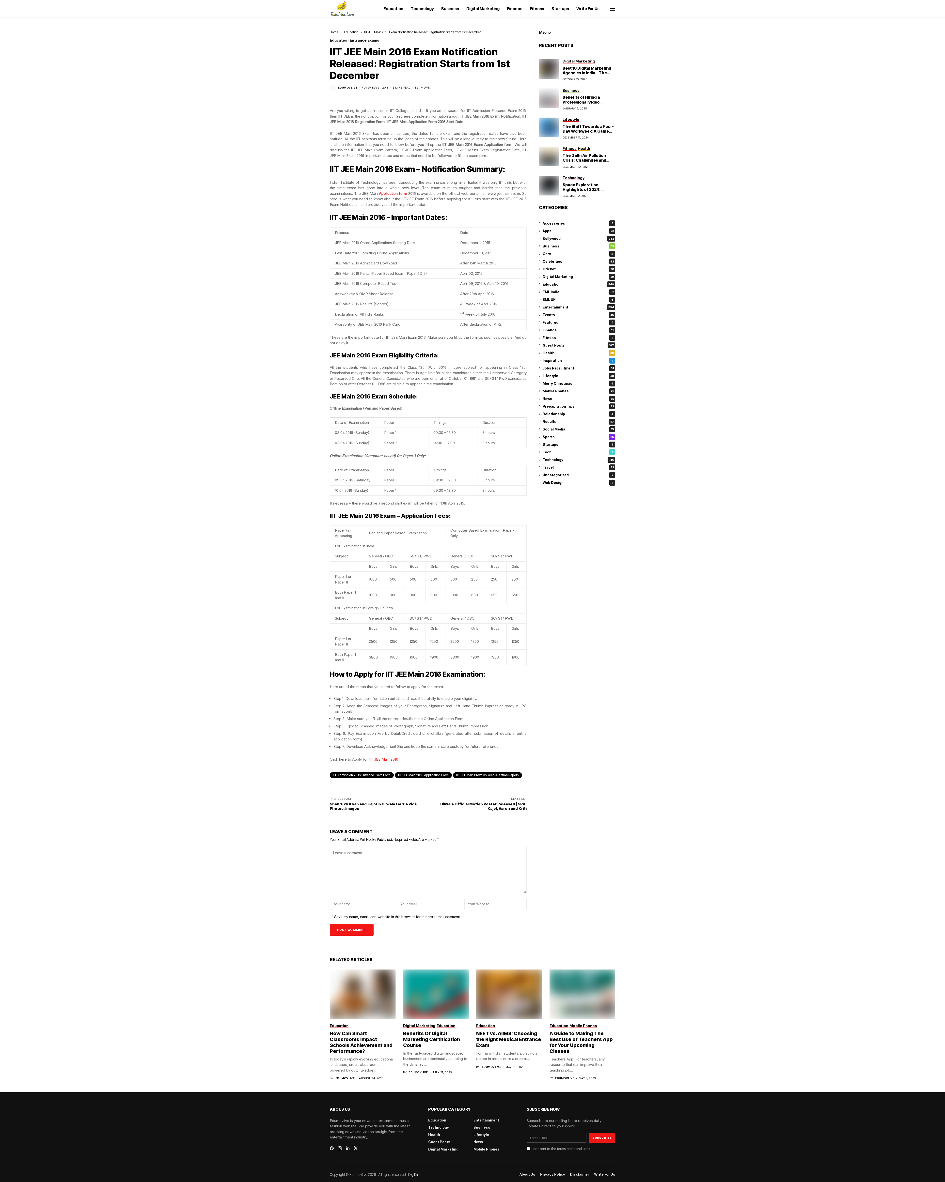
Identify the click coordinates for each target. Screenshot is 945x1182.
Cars (578, 254)
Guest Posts (578, 345)
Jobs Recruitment (578, 368)
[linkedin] (347, 1148)
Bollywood (578, 238)
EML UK (578, 299)
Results (578, 421)
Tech (578, 452)
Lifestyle (578, 376)
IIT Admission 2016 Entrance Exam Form (362, 775)
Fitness (578, 338)
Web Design (578, 482)
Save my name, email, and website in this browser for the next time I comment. (397, 917)
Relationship (578, 414)
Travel (578, 467)
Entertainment (578, 307)
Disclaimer (579, 1174)
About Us (527, 1174)
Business (578, 246)
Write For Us (604, 1174)
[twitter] (356, 1148)
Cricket (578, 269)
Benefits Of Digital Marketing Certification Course (431, 1039)
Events (578, 315)
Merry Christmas (578, 383)
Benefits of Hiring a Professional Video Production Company (583, 102)
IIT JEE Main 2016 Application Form (423, 775)
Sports (578, 437)
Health (578, 353)
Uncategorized (578, 475)
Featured (578, 322)
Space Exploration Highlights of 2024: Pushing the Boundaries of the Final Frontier (588, 191)
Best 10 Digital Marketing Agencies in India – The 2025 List (587, 73)
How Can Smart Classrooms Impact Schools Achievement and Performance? (361, 1042)
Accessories (578, 223)
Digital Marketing (578, 277)
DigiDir (413, 1174)
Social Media (578, 429)
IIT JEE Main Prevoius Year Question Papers (487, 775)
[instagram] (340, 1148)
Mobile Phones (578, 391)
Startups (578, 444)
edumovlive (347, 87)
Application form (393, 193)
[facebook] (332, 1148)
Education (351, 32)
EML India (578, 292)
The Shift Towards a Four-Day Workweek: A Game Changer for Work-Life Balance (588, 133)
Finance (578, 330)
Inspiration (578, 360)
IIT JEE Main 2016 (383, 759)
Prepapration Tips (578, 406)
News (578, 399)
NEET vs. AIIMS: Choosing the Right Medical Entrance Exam (508, 1039)
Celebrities (578, 261)
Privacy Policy (552, 1174)
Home (334, 32)
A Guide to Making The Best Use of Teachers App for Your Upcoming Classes (581, 1042)
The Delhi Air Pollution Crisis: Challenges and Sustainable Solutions (584, 160)
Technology (578, 460)
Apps (578, 231)
